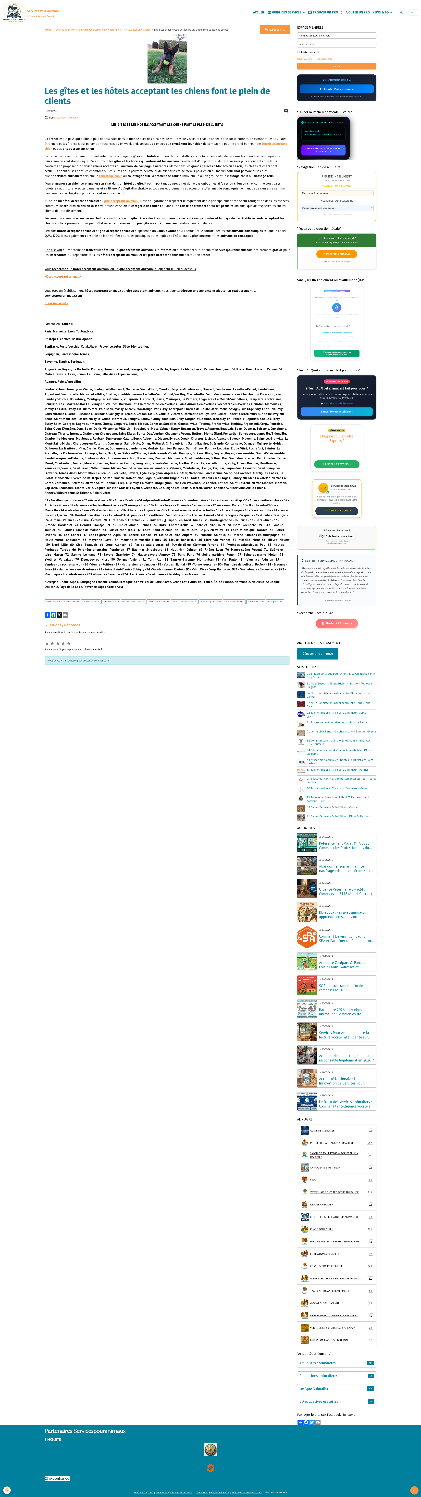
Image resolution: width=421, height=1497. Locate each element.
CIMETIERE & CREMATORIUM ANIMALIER (341, 1216)
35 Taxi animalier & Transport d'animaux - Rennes (337, 769)
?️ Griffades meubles (323, 346)
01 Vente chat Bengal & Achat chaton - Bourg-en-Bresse (341, 731)
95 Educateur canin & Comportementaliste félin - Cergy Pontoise (341, 780)
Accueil (48, 29)
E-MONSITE (53, 1439)
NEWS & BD (381, 12)
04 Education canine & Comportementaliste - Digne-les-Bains (339, 751)
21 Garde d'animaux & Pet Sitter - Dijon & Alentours (339, 816)
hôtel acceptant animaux (184, 601)
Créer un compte (304, 59)
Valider (337, 66)
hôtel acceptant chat (234, 601)
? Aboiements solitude (344, 336)
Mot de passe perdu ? (323, 59)
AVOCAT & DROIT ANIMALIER (341, 1303)
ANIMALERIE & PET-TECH (341, 1167)
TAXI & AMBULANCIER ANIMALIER (341, 1290)
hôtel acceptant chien (210, 601)
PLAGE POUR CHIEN (341, 1229)
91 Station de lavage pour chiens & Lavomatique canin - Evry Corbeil (341, 675)
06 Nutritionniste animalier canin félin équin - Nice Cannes (339, 694)
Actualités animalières (138, 29)
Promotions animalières (318, 1376)
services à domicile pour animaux (62, 601)
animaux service (111, 601)
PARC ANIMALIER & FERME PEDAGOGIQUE (341, 1241)
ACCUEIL (259, 12)
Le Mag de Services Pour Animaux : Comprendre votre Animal (89, 29)
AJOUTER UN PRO (357, 12)
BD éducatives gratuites (318, 1401)
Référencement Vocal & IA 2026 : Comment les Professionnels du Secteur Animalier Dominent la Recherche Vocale (345, 845)
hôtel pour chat (275, 601)
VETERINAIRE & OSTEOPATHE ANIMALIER (341, 1192)
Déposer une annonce (317, 653)
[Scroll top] (414, 1490)
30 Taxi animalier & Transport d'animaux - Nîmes (337, 788)
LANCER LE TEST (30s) (336, 464)
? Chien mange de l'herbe (341, 341)
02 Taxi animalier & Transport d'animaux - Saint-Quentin (337, 714)
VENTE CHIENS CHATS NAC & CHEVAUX (341, 1327)
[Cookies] (7, 1490)
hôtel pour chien (256, 601)
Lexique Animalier (313, 1388)
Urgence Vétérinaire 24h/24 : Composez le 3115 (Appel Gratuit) (345, 891)
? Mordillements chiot (342, 346)
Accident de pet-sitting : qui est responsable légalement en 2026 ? (346, 1058)
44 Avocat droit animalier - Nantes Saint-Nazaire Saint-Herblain (340, 761)
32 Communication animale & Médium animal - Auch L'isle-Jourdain (339, 742)
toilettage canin (110, 176)
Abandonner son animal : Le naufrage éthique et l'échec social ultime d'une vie (346, 868)
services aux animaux (158, 601)
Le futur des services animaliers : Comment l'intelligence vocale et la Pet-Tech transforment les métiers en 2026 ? (345, 1104)
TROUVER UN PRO (325, 12)
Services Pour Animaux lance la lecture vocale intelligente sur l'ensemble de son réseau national (346, 1035)
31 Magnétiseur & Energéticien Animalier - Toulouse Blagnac (339, 685)
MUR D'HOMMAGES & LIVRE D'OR (341, 1340)
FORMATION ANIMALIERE (341, 1253)
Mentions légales (143, 1492)
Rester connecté (310, 52)
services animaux (91, 601)
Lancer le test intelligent (337, 411)
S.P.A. (341, 1179)
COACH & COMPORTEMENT (341, 1266)
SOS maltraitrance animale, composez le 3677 (341, 988)
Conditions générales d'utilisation (174, 1492)
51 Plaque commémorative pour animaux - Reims (337, 722)
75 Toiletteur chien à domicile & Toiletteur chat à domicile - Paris (338, 799)
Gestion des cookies (276, 1492)
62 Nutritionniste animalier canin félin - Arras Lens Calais (338, 704)
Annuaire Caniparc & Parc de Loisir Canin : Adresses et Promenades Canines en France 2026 (344, 964)
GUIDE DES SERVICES (286, 12)
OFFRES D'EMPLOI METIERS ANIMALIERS (341, 1315)
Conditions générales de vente (212, 1492)
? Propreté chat (321, 341)
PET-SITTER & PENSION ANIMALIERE (341, 1142)
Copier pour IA (277, 29)
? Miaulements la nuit (324, 336)
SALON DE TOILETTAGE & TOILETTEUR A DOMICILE (341, 1155)
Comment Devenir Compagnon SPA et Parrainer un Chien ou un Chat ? (345, 938)
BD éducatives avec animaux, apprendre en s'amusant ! (342, 914)
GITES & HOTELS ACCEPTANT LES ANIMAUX (341, 1278)
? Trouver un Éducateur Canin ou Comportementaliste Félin (337, 353)
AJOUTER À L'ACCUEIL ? (337, 510)
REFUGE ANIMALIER (341, 1204)
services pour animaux (133, 601)
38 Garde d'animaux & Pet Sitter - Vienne (332, 807)
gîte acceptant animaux (121, 201)
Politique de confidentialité (247, 1492)
